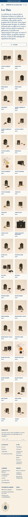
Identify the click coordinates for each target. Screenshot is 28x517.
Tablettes (4, 451)
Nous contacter (20, 470)
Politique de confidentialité (6, 496)
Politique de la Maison (7, 487)
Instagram (19, 489)
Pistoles (4, 449)
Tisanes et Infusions (19, 462)
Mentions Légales (7, 489)
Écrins (3, 447)
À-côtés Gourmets (7, 454)
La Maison (4, 468)
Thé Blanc (19, 447)
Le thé (17, 445)
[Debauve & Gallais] (14, 4)
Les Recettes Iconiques (5, 475)
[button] (2, 4)
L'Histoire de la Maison (6, 471)
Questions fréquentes (19, 477)
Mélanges (19, 455)
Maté (17, 457)
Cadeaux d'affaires (19, 473)
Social (18, 487)
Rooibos (18, 460)
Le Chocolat (5, 445)
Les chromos (5, 480)
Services (18, 468)
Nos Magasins (6, 482)
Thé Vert (18, 449)
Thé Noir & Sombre (19, 452)
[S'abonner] (22, 439)
